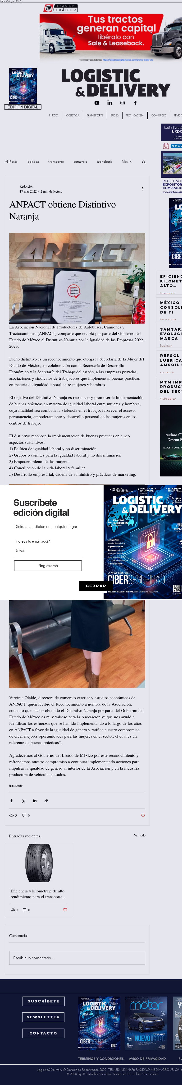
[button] (96, 586)
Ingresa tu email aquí (31, 541)
